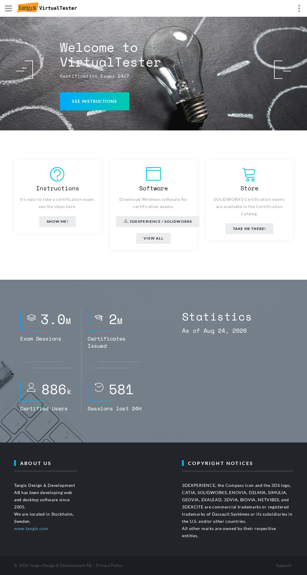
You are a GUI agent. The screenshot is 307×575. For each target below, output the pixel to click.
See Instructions (94, 101)
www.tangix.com (31, 528)
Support (283, 565)
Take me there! (249, 228)
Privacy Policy (109, 565)
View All (153, 238)
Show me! (57, 221)
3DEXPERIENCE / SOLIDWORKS (160, 221)
